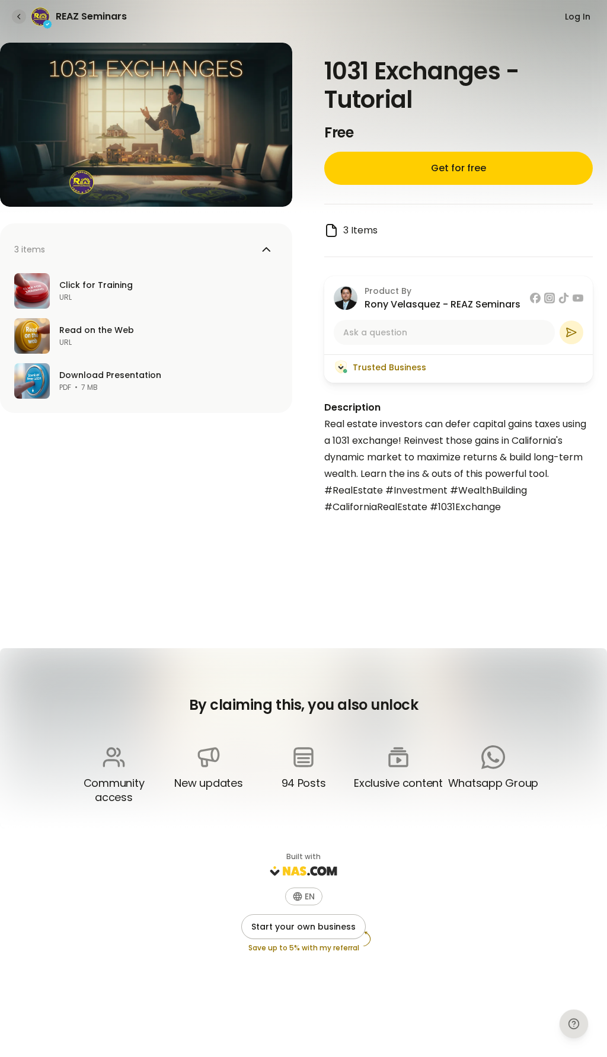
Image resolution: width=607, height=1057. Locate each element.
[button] (303, 896)
